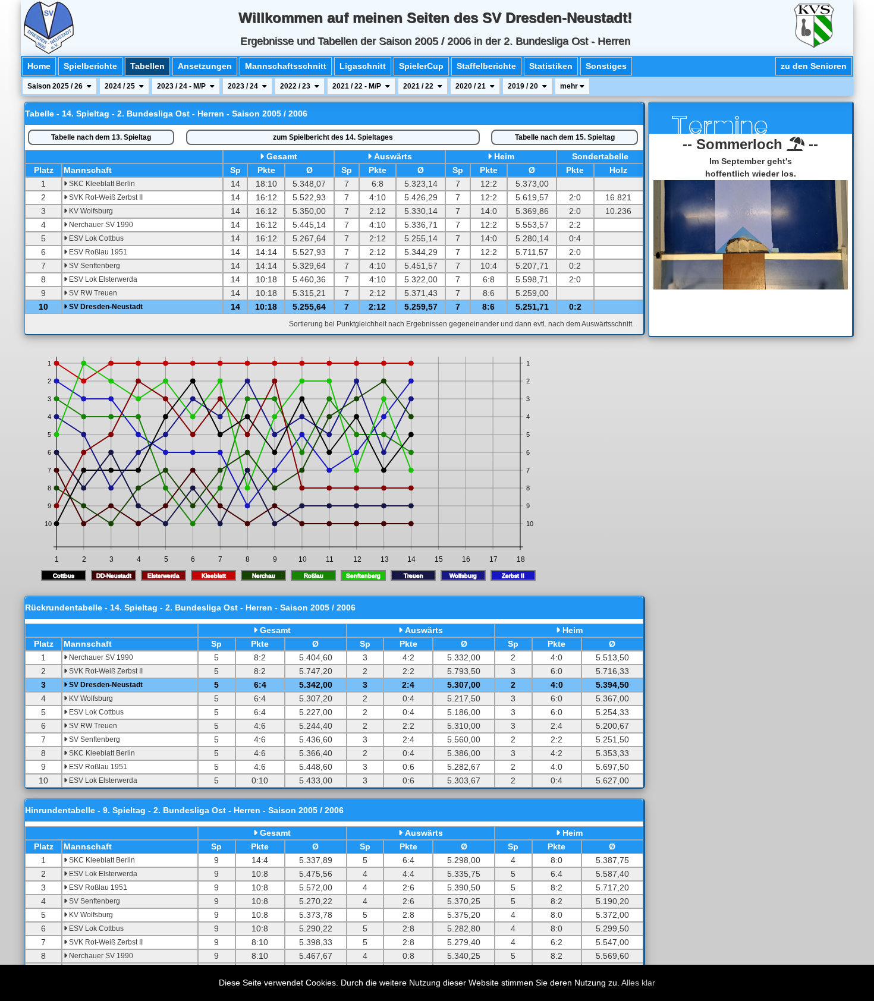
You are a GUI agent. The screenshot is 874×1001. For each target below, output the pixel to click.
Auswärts (393, 156)
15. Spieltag (565, 137)
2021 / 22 (419, 86)
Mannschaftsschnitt (285, 66)
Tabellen (147, 66)
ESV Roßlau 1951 (97, 252)
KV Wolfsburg (90, 211)
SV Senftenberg (93, 266)
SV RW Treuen (92, 293)
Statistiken (551, 66)
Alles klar (638, 982)
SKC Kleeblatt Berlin (101, 184)
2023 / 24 (244, 86)
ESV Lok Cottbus (95, 238)
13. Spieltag (101, 137)
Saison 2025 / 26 (55, 86)
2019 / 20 (524, 86)
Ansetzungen (205, 66)
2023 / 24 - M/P (182, 86)
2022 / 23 (296, 86)
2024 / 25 (121, 86)
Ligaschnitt (362, 66)
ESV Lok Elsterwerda (102, 279)
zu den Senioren (814, 66)
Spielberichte (90, 66)
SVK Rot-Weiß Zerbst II (105, 197)
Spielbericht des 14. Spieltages (333, 137)
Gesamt (281, 156)
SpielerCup (421, 66)
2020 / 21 (471, 86)
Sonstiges (606, 66)
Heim (504, 156)
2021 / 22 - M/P (357, 86)
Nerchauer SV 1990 (100, 225)
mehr (570, 86)
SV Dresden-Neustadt (105, 307)
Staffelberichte (486, 66)
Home (39, 66)
